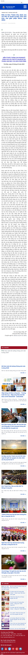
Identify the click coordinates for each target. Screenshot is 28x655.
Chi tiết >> (23, 372)
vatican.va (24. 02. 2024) (20, 335)
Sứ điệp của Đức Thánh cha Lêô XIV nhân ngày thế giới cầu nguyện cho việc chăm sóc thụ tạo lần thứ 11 (14, 457)
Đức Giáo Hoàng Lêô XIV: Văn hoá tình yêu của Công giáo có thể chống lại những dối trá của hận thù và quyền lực (14, 426)
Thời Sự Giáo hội (12, 12)
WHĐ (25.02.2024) (6, 32)
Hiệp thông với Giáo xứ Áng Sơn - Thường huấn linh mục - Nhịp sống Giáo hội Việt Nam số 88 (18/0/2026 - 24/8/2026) (14, 394)
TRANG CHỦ (4, 12)
